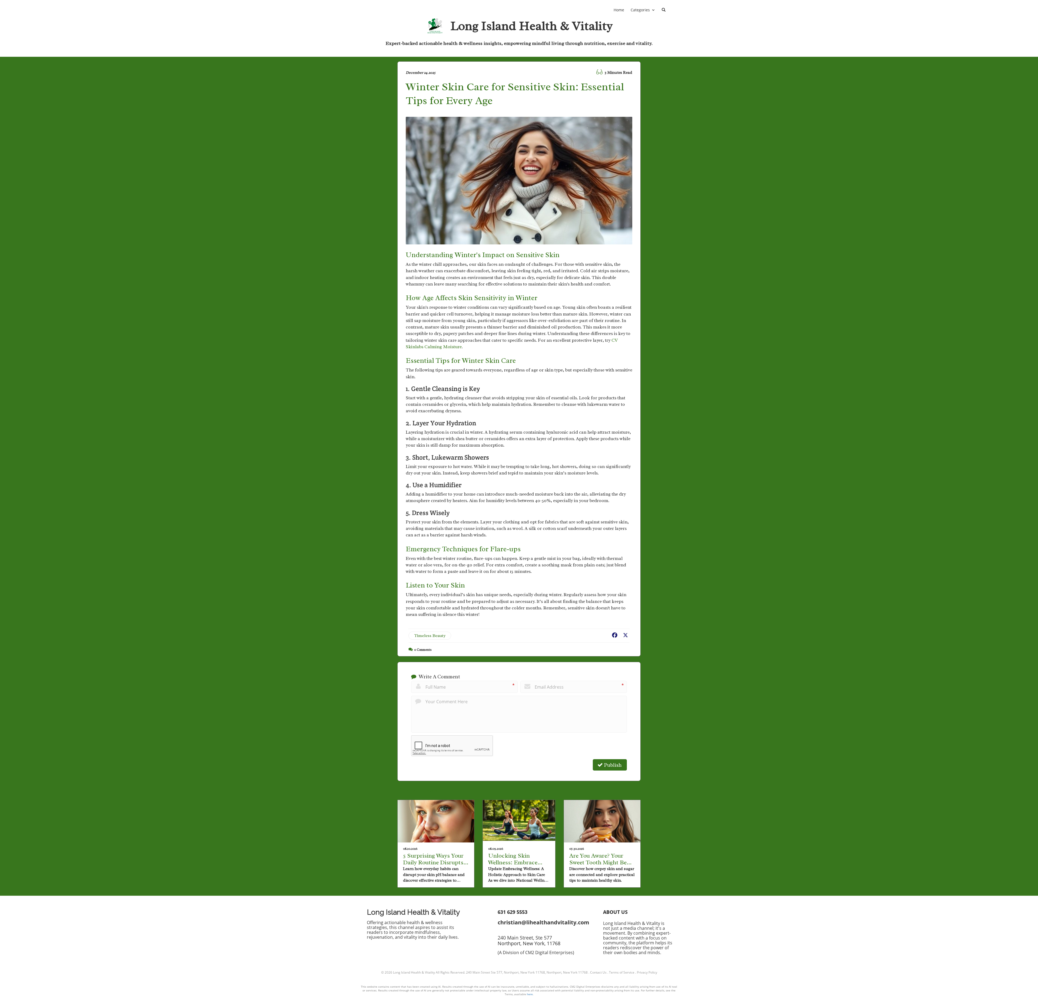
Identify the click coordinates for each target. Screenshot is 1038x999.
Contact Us (598, 972)
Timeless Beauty (429, 635)
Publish (612, 765)
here (530, 994)
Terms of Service (621, 972)
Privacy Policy (647, 972)
